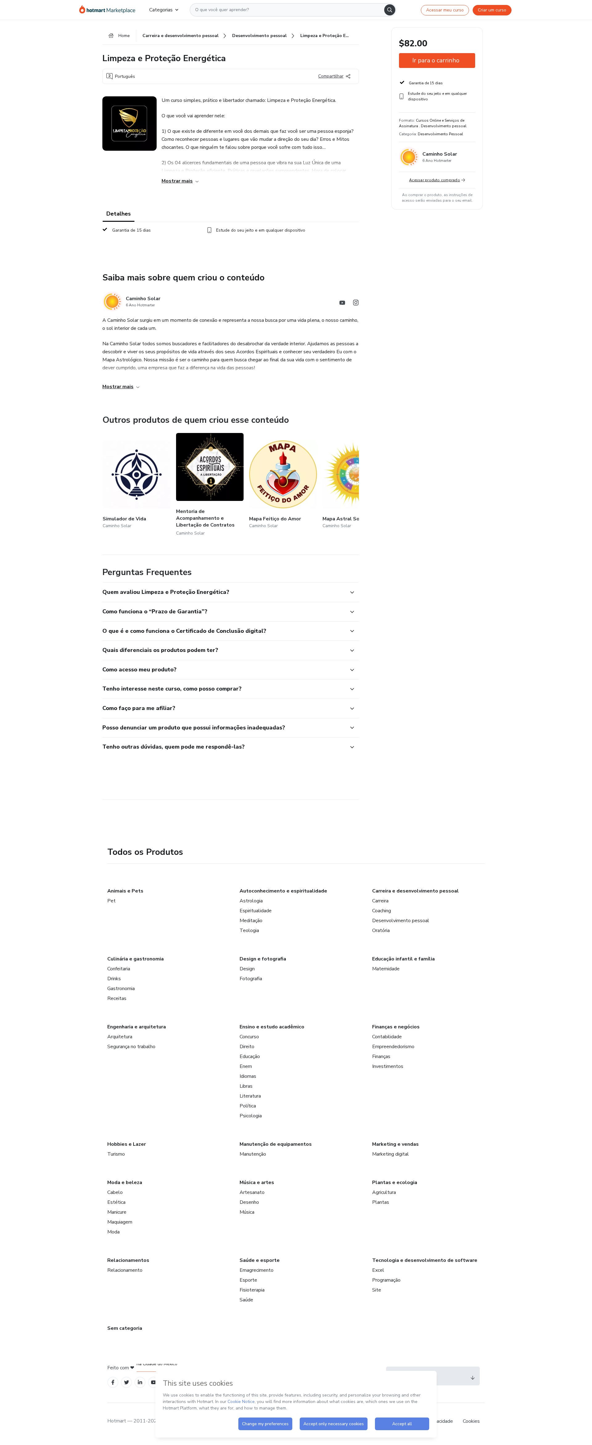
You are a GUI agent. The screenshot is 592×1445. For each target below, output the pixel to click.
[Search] (389, 9)
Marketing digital (390, 1154)
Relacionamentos (128, 1260)
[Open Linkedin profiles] (140, 1382)
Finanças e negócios (396, 1026)
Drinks (114, 978)
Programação (386, 1280)
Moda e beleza (124, 1182)
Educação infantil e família (403, 959)
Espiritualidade (256, 910)
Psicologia (251, 1115)
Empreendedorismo (393, 1046)
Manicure (116, 1212)
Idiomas (248, 1076)
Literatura (250, 1096)
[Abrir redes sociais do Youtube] (342, 304)
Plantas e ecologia (394, 1182)
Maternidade (386, 968)
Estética (116, 1202)
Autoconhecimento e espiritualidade (283, 891)
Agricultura (384, 1192)
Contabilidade (387, 1036)
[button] (223, 592)
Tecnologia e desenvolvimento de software (424, 1260)
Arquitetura (119, 1036)
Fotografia (251, 978)
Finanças (381, 1056)
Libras (246, 1086)
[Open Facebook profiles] (113, 1382)
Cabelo (115, 1192)
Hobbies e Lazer (126, 1144)
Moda (113, 1232)
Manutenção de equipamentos (276, 1144)
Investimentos (387, 1066)
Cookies (471, 1421)
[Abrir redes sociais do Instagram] (356, 304)
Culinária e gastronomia (135, 959)
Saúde (246, 1299)
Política (248, 1106)
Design (247, 968)
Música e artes (257, 1182)
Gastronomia (121, 988)
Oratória (381, 930)
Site (376, 1290)
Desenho (249, 1202)
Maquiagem (119, 1222)
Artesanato (252, 1192)
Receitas (116, 998)
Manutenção (253, 1154)
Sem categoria (124, 1328)
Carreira (380, 900)
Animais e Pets (125, 891)
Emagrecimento (256, 1270)
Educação (250, 1056)
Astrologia (251, 900)
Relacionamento (124, 1270)
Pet (111, 900)
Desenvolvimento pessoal (400, 920)
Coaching (381, 910)
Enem (246, 1066)
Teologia (249, 930)
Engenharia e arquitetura (136, 1026)
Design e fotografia (263, 959)
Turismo (116, 1154)
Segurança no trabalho (131, 1046)
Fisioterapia (252, 1290)
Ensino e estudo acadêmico (272, 1026)
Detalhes (118, 213)
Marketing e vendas (395, 1144)
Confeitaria (118, 968)
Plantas (380, 1202)
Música (247, 1212)
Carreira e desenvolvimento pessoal (415, 891)
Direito (247, 1046)
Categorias (161, 9)
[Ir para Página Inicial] (109, 10)
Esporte (248, 1280)
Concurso (249, 1036)
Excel (378, 1270)
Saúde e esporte (260, 1260)
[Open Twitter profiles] (126, 1382)
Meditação (251, 920)
